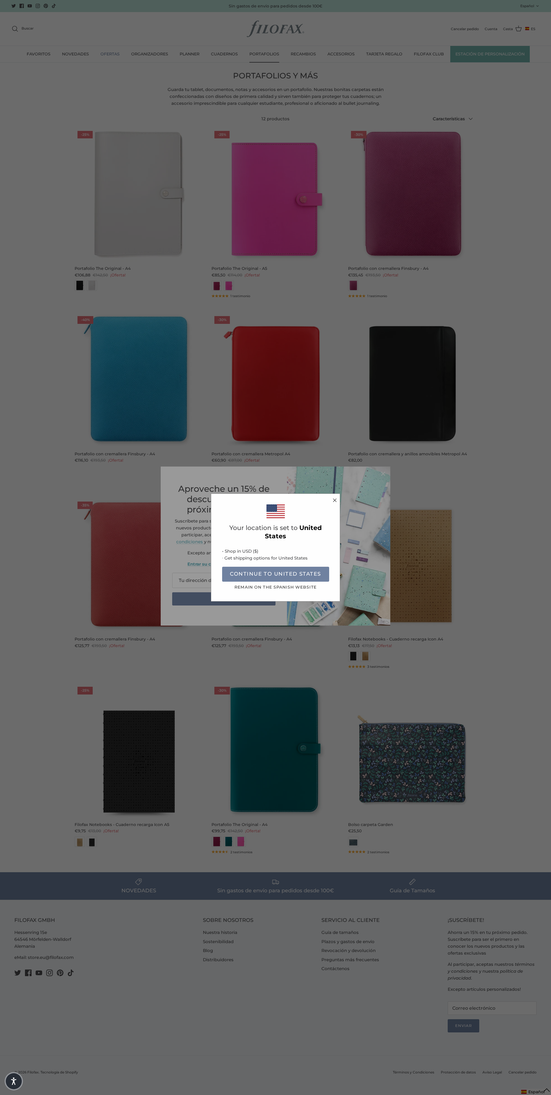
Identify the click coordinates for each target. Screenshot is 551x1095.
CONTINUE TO (275, 574)
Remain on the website (275, 587)
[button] (14, 1081)
